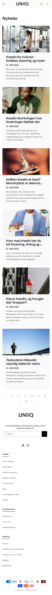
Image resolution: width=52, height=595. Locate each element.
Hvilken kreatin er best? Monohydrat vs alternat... (24, 181)
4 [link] (32, 396)
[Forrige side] (5, 396)
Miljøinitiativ (7, 566)
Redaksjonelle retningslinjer (13, 549)
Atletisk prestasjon (9, 472)
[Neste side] (32, 401)
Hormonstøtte (7, 483)
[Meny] (3, 4)
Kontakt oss (7, 516)
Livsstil (5, 500)
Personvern (7, 522)
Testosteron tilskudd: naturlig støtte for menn (23, 362)
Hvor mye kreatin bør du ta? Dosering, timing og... (24, 242)
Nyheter (5, 560)
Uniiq (22, 590)
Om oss (5, 544)
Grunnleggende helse (10, 494)
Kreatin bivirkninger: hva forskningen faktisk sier (24, 120)
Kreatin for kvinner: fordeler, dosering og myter (25, 59)
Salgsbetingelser (9, 527)
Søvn (4, 489)
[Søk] (41, 4)
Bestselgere (7, 467)
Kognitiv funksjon (9, 478)
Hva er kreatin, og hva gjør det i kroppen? (25, 300)
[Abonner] (44, 434)
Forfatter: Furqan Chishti (12, 555)
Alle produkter (8, 461)
